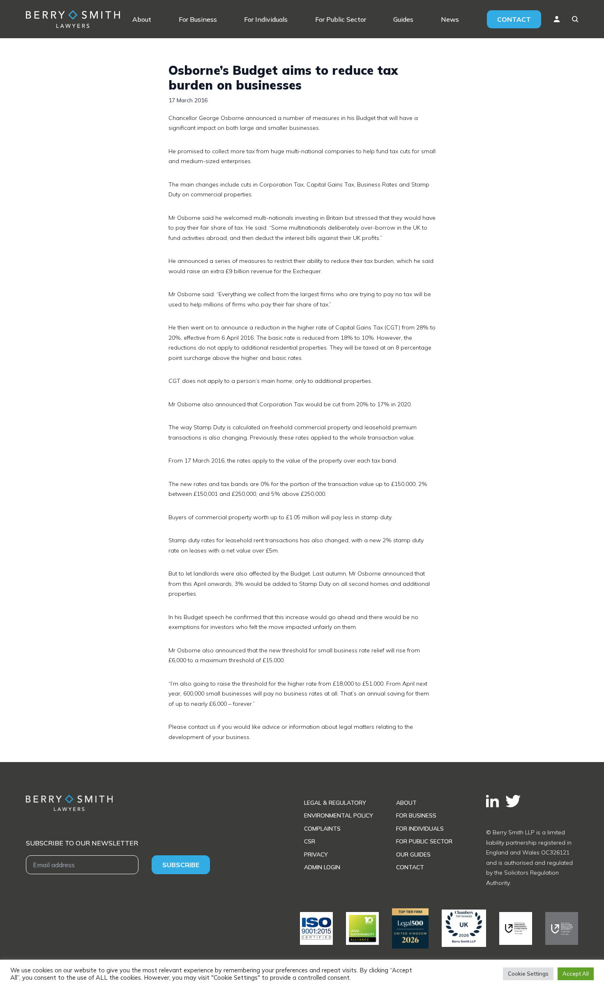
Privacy (316, 854)
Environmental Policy (338, 815)
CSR (309, 841)
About (141, 19)
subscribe (180, 865)
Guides (403, 19)
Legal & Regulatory (335, 802)
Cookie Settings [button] (528, 973)
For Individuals (266, 19)
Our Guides (413, 854)
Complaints (322, 828)
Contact (514, 19)
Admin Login (322, 867)
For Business (198, 19)
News (450, 19)
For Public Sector (340, 19)
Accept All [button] (576, 973)
